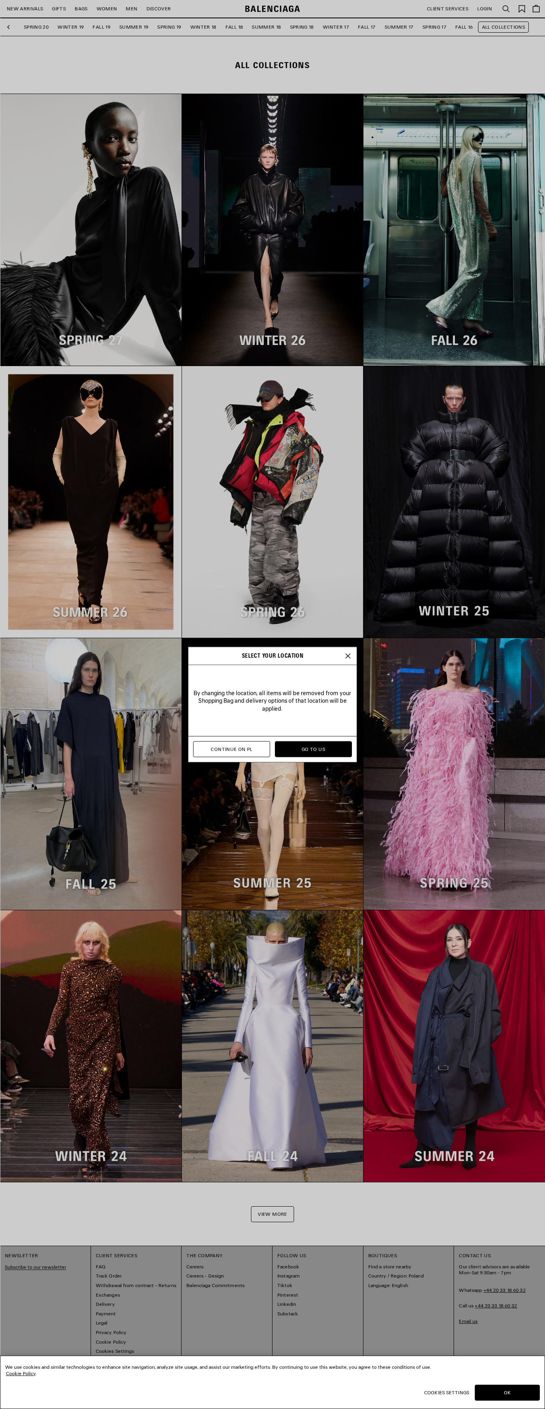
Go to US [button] (313, 749)
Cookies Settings (446, 1392)
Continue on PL (231, 749)
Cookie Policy (21, 1373)
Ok (507, 1392)
